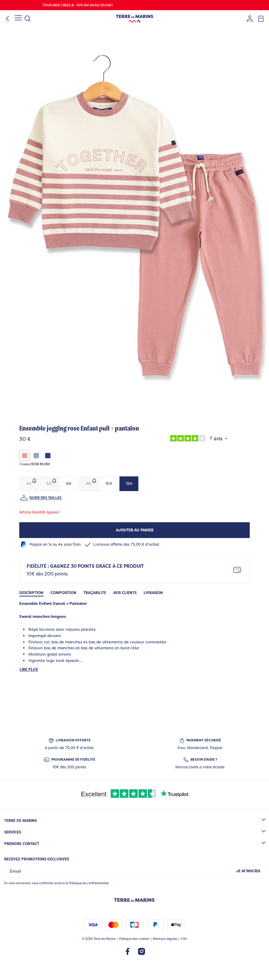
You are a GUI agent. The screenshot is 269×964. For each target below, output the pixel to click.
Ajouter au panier (134, 530)
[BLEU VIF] (48, 455)
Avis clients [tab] (125, 592)
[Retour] (7, 18)
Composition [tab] (63, 592)
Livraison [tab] (153, 592)
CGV (184, 939)
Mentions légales (165, 939)
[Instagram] (141, 951)
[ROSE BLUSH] (24, 455)
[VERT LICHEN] (36, 455)
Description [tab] (31, 592)
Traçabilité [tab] (94, 592)
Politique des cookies (134, 939)
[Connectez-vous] (250, 18)
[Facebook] (127, 951)
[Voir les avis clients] (197, 439)
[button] (134, 218)
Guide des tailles (45, 497)
